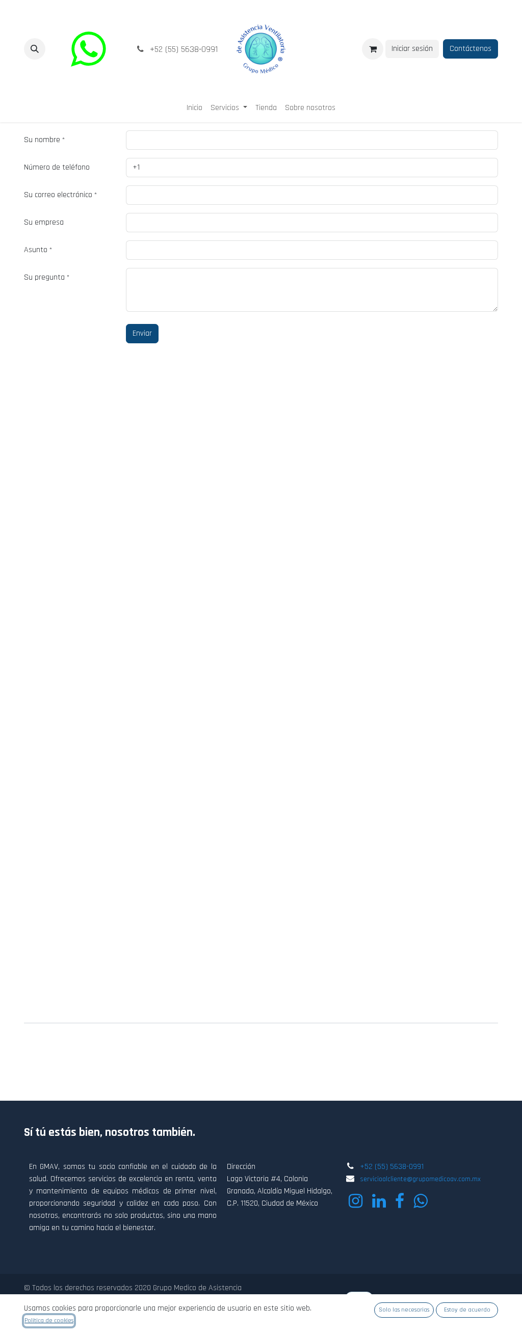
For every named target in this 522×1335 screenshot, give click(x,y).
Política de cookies (48, 1320)
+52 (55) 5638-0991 (392, 1166)
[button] (34, 49)
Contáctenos (470, 48)
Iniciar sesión (412, 48)
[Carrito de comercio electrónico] (372, 49)
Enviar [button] (142, 333)
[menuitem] (194, 108)
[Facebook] (399, 1201)
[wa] (88, 49)
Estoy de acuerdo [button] (467, 1310)
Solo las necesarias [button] (404, 1310)
